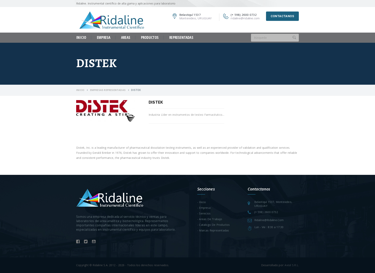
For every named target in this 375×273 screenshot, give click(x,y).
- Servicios (204, 213)
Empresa (103, 37)
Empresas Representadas (108, 90)
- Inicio (201, 202)
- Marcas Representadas (213, 230)
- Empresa (204, 208)
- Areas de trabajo (209, 219)
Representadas (181, 37)
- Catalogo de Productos (213, 225)
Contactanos (282, 16)
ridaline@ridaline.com (245, 18)
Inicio (81, 37)
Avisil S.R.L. (292, 265)
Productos (150, 37)
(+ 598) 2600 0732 (266, 212)
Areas (125, 37)
